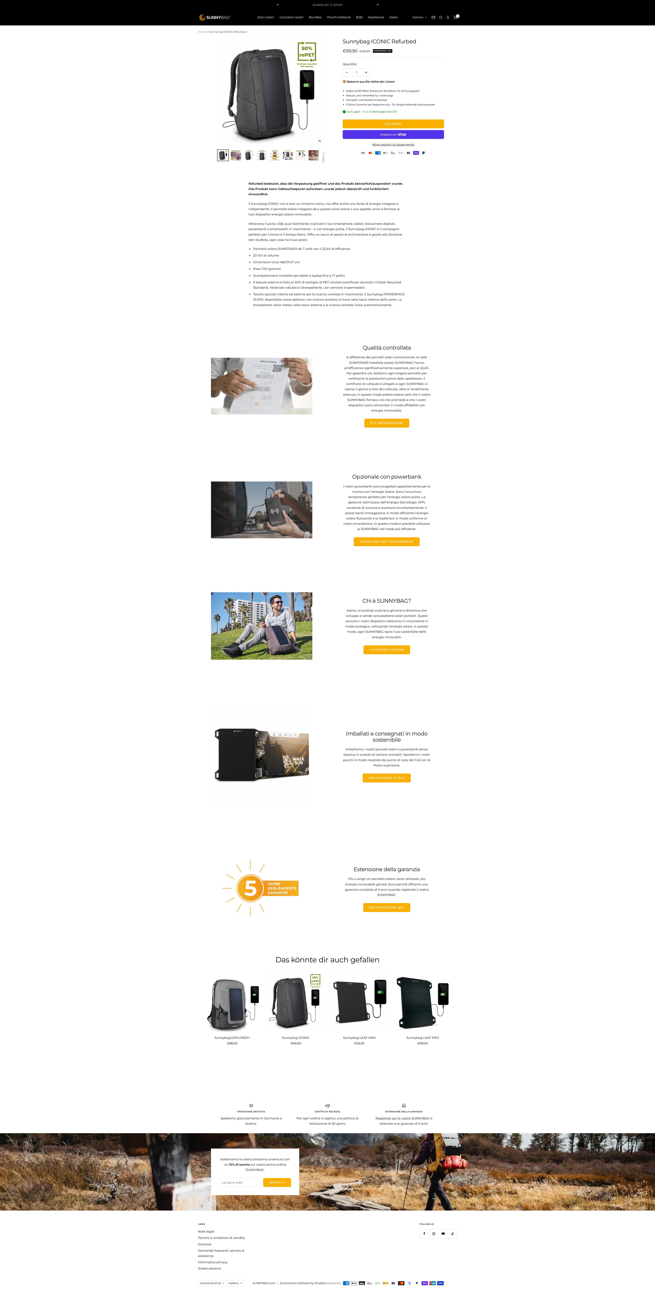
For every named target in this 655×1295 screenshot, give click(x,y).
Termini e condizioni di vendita (221, 1238)
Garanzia (204, 1244)
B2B (359, 17)
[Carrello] (455, 17)
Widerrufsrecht (209, 1268)
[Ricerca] (440, 17)
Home (202, 31)
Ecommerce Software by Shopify (302, 1283)
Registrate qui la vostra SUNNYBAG (402, 1118)
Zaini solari (265, 17)
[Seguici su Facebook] (424, 1233)
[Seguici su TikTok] (452, 1233)
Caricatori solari (291, 17)
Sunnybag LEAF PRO (422, 1038)
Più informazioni (386, 423)
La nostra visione (386, 649)
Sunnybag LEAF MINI (359, 1038)
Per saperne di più (387, 778)
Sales (394, 17)
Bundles (315, 17)
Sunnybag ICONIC (296, 1038)
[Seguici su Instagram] (433, 1233)
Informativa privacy (213, 1262)
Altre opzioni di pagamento (393, 144)
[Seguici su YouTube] (443, 1233)
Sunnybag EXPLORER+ (232, 1038)
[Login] (447, 17)
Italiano (417, 17)
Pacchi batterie (339, 17)
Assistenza (376, 17)
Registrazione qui (386, 907)
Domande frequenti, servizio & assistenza (221, 1253)
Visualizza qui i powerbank (387, 541)
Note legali (206, 1231)
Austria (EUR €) (210, 1283)
